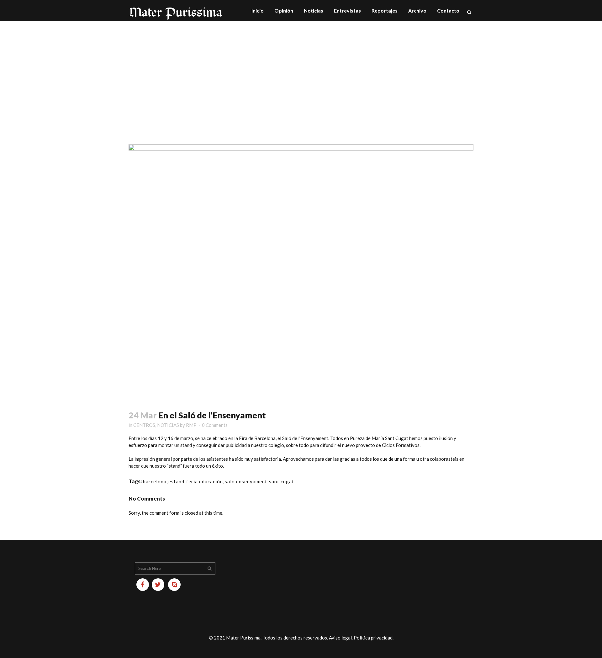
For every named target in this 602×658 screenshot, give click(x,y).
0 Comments (215, 425)
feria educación (204, 481)
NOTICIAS (168, 425)
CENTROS (144, 425)
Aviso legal (340, 637)
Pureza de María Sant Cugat (379, 438)
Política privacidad (373, 637)
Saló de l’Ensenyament (305, 438)
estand (176, 481)
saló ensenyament (246, 481)
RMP (191, 425)
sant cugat (281, 481)
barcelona (154, 481)
